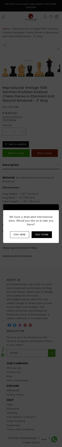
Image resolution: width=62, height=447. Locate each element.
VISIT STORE (42, 234)
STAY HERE (20, 234)
